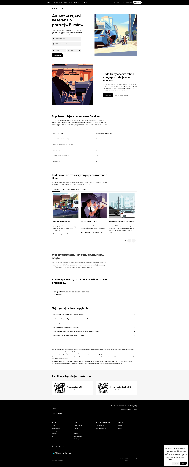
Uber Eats (76, 2)
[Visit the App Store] (67, 453)
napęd (65, 2)
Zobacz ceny (57, 55)
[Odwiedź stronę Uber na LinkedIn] (53, 446)
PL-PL (117, 2)
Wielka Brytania (56, 9)
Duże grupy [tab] (56, 189)
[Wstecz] (129, 241)
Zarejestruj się (137, 2)
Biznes (70, 2)
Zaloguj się (129, 2)
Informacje (84, 2)
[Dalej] (134, 241)
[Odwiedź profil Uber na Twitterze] (63, 446)
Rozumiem (183, 463)
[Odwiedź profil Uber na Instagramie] (60, 446)
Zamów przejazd (58, 2)
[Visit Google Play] (57, 453)
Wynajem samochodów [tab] (73, 189)
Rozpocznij (108, 95)
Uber (49, 2)
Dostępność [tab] (84, 189)
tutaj (170, 458)
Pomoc (122, 2)
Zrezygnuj (175, 463)
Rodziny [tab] (63, 189)
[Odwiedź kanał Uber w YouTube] (56, 446)
